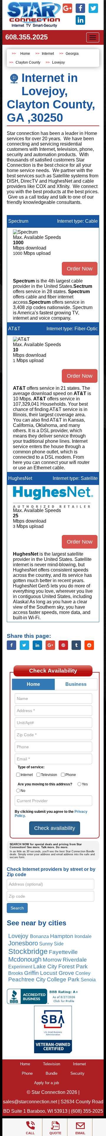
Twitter (24, 645)
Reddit (89, 645)
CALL (30, 1133)
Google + (50, 645)
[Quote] (55, 1125)
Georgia (72, 54)
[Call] (30, 1125)
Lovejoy (58, 62)
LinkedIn (37, 645)
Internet (48, 54)
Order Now (79, 269)
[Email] (80, 1125)
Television (49, 775)
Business (76, 684)
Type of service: (31, 767)
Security (77, 1073)
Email (80, 1133)
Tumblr (76, 645)
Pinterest (63, 645)
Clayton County (28, 62)
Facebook (11, 645)
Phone (70, 775)
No (23, 791)
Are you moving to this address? (45, 784)
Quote (55, 1133)
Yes (85, 784)
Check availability (54, 828)
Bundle (51, 1073)
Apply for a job (46, 1083)
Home (25, 54)
